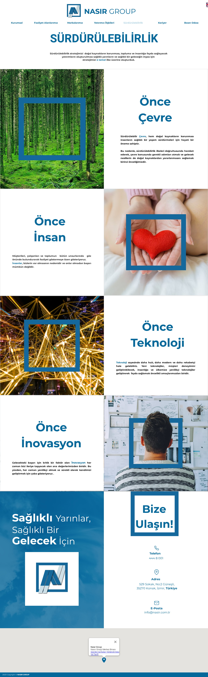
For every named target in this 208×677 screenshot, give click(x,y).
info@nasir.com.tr (157, 612)
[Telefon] (156, 548)
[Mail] (156, 603)
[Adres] (156, 572)
